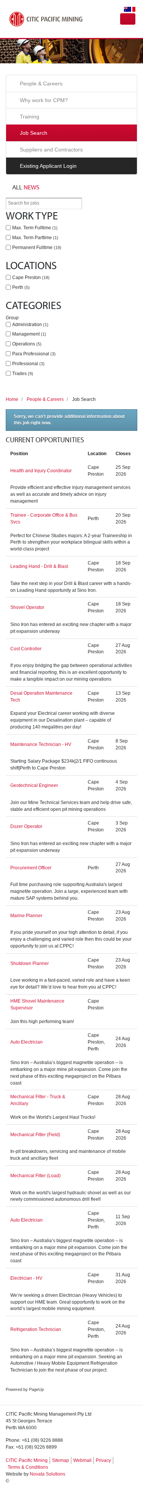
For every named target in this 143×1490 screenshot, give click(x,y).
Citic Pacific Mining (46, 18)
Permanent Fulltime (36, 247)
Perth (20, 287)
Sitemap (60, 1460)
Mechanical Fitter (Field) (35, 1134)
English (126, 9)
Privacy (103, 1460)
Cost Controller (26, 648)
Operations (26, 344)
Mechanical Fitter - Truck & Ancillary (37, 1100)
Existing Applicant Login (48, 166)
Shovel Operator (27, 607)
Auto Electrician (26, 1042)
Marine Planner (26, 915)
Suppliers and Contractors (51, 150)
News (25, 187)
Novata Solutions (47, 1474)
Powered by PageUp (25, 1389)
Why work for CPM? (44, 100)
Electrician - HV (26, 1278)
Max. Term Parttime (34, 237)
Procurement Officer (30, 867)
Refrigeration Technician (35, 1329)
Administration (29, 324)
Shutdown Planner (29, 963)
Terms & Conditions (28, 1467)
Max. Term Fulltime (34, 227)
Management (28, 334)
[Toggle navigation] (127, 19)
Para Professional (33, 353)
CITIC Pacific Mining (27, 1460)
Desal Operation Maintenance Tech (41, 697)
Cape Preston (30, 277)
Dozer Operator (26, 826)
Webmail (82, 1460)
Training (29, 117)
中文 (133, 9)
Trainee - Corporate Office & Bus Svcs (43, 518)
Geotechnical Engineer (34, 785)
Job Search (33, 133)
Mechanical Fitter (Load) (35, 1175)
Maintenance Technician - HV (40, 744)
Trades (22, 373)
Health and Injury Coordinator (41, 470)
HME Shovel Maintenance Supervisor (37, 1004)
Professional (27, 363)
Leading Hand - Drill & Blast (39, 566)
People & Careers (41, 83)
